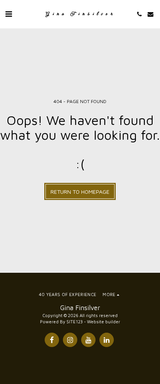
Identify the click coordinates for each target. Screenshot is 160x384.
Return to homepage (80, 191)
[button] (8, 14)
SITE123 (74, 321)
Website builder (103, 321)
